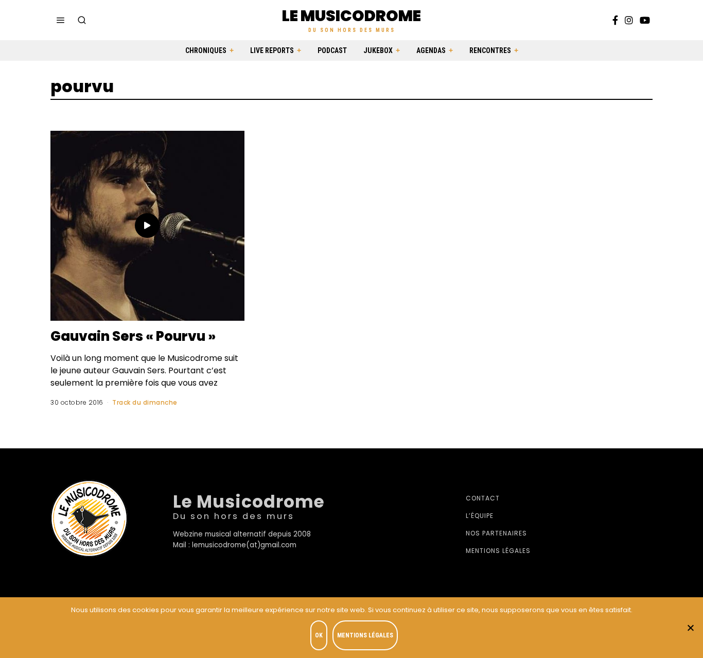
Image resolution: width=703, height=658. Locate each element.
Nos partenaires (496, 533)
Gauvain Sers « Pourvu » (133, 336)
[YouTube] (645, 20)
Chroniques (205, 50)
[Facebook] (615, 20)
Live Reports (272, 50)
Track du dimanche (145, 402)
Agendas (431, 50)
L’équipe (480, 515)
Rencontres (490, 50)
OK (319, 635)
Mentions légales (498, 550)
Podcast (332, 50)
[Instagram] (629, 20)
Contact (483, 498)
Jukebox (378, 50)
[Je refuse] (690, 627)
